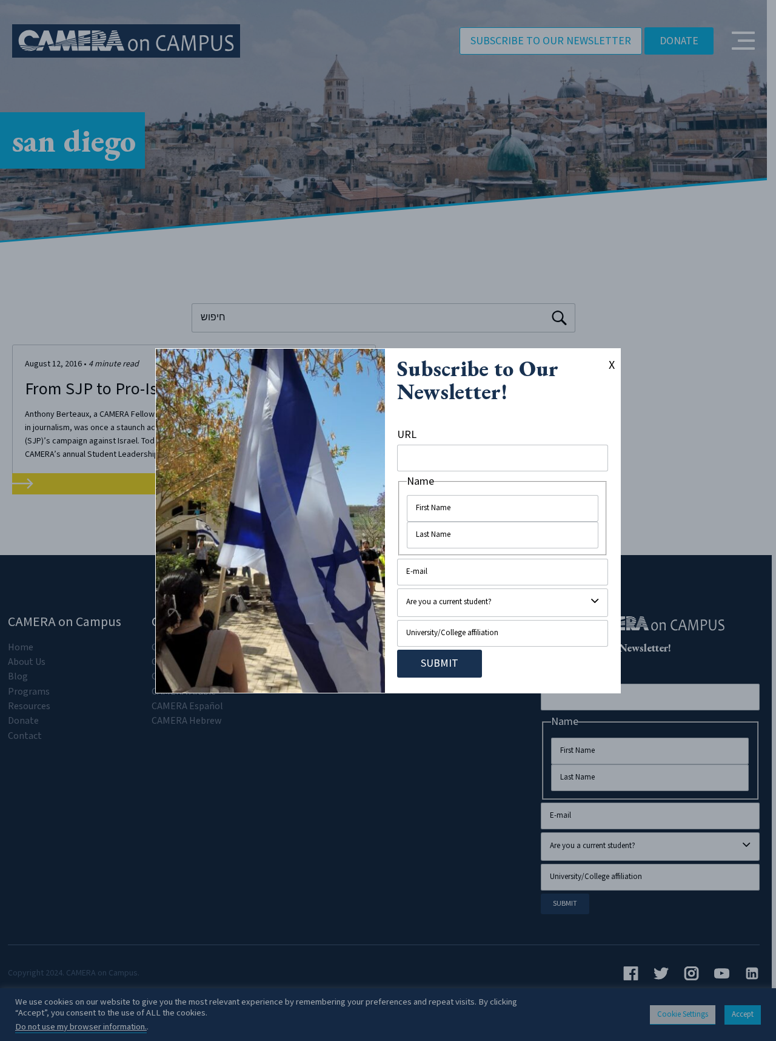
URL (406, 435)
